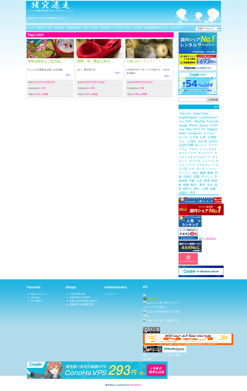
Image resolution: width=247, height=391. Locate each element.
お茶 (203, 137)
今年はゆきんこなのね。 (46, 61)
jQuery (204, 125)
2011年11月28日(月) (44, 82)
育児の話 (59, 27)
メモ (192, 168)
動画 (210, 172)
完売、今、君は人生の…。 (96, 61)
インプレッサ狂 (121, 27)
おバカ (183, 137)
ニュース (208, 160)
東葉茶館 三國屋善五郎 (81, 304)
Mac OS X (193, 129)
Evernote (212, 121)
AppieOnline (200, 113)
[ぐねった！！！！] (149, 57)
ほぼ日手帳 (186, 145)
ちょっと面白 (187, 141)
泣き (210, 184)
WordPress (136, 385)
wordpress (195, 133)
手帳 (192, 180)
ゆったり (201, 145)
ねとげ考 (175, 27)
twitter (183, 133)
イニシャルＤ (208, 149)
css (181, 121)
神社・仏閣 (201, 188)
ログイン (112, 294)
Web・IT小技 (91, 27)
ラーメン (185, 172)
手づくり (207, 176)
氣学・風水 (198, 184)
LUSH (37, 94)
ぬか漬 (202, 141)
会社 (195, 172)
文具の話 (105, 27)
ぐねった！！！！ (139, 61)
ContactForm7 (208, 117)
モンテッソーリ (206, 168)
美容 (192, 192)
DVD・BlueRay (195, 121)
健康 (203, 172)
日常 (49, 27)
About (41, 27)
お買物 (44, 94)
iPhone (193, 125)
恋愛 (196, 176)
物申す (187, 188)
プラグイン (203, 164)
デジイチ (194, 160)
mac (182, 129)
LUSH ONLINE (77, 294)
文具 (199, 180)
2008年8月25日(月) (143, 82)
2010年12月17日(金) (94, 82)
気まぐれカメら (39, 294)
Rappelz (212, 129)
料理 (207, 180)
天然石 (187, 176)
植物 (186, 184)
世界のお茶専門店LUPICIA (83, 301)
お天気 (193, 137)
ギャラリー (205, 153)
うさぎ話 (137, 27)
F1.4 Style (36, 301)
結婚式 (183, 192)
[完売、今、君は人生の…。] (99, 57)
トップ (31, 27)
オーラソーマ (187, 153)
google (183, 125)
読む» (68, 75)
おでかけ (209, 133)
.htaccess (185, 113)
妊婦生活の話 (74, 27)
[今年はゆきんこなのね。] (50, 57)
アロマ (193, 149)
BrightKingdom (188, 117)
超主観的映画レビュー (156, 27)
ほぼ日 (213, 141)
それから (35, 297)
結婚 (213, 188)
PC (203, 129)
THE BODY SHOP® (79, 297)
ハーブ (190, 164)
